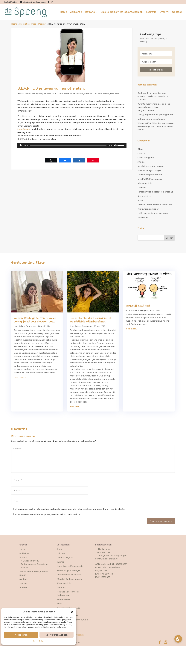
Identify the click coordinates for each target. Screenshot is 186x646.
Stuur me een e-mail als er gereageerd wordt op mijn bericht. (47, 514)
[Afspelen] (21, 145)
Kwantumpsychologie (149, 170)
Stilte (140, 200)
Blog (140, 149)
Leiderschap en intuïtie (71, 93)
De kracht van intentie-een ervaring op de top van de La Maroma (153, 96)
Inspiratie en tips (27, 24)
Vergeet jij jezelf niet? (138, 305)
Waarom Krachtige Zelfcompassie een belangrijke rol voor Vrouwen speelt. (156, 126)
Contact (177, 12)
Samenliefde (144, 196)
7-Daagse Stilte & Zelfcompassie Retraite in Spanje (34, 564)
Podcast (42, 24)
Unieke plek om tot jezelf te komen (122, 12)
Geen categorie (146, 157)
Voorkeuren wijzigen (57, 635)
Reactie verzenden (161, 521)
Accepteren (21, 635)
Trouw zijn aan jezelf (148, 209)
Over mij (164, 12)
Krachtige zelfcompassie (151, 166)
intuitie (141, 162)
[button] (72, 611)
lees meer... (20, 377)
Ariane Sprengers (32, 93)
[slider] (121, 145)
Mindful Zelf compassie (96, 93)
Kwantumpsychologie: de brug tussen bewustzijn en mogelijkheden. (154, 107)
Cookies (80, 635)
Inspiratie (151, 12)
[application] (71, 145)
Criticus (141, 153)
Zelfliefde (76, 12)
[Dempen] (115, 145)
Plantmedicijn (145, 183)
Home (63, 12)
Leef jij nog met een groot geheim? (156, 114)
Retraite (90, 12)
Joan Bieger (23, 129)
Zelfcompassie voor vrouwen (153, 213)
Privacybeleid (38, 641)
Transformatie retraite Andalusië (155, 204)
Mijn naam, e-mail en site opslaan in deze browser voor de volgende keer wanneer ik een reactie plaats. (70, 509)
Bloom (77, 642)
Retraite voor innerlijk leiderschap (155, 191)
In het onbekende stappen (152, 119)
